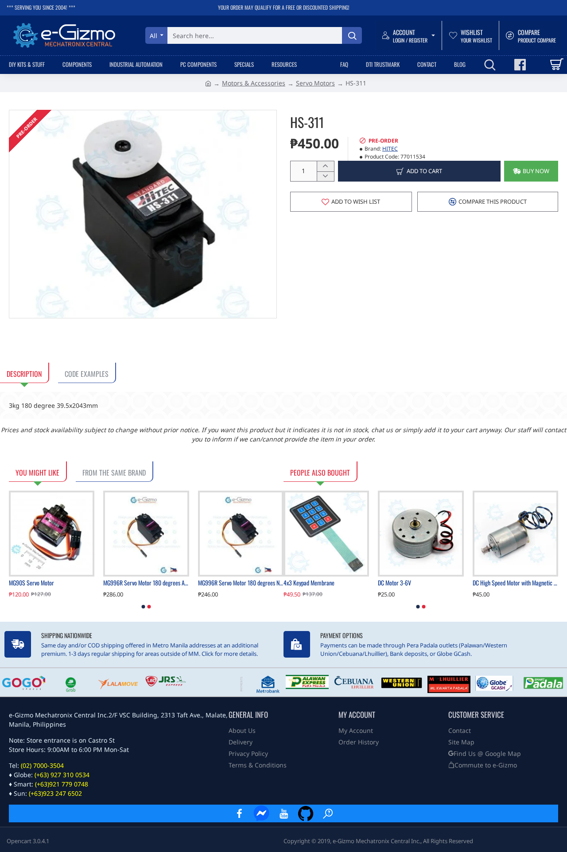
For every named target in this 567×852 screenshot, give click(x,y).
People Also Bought (320, 472)
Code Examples (87, 373)
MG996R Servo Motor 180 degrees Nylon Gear (241, 583)
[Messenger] (261, 813)
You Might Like (37, 472)
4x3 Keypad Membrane (309, 583)
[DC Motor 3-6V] (421, 533)
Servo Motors (315, 83)
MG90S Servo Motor (31, 583)
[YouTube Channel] (283, 813)
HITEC (390, 148)
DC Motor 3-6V (394, 583)
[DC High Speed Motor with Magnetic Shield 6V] (515, 533)
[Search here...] (352, 35)
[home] (208, 83)
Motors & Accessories (253, 83)
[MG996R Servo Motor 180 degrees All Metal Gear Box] (146, 533)
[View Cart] (556, 64)
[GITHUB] (306, 813)
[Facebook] (239, 813)
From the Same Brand (114, 472)
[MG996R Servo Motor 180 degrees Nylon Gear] (241, 533)
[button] (531, 171)
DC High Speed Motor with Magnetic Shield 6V (515, 583)
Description (24, 373)
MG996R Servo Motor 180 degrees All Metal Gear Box (146, 583)
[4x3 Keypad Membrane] (326, 533)
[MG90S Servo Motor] (52, 533)
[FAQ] (328, 813)
